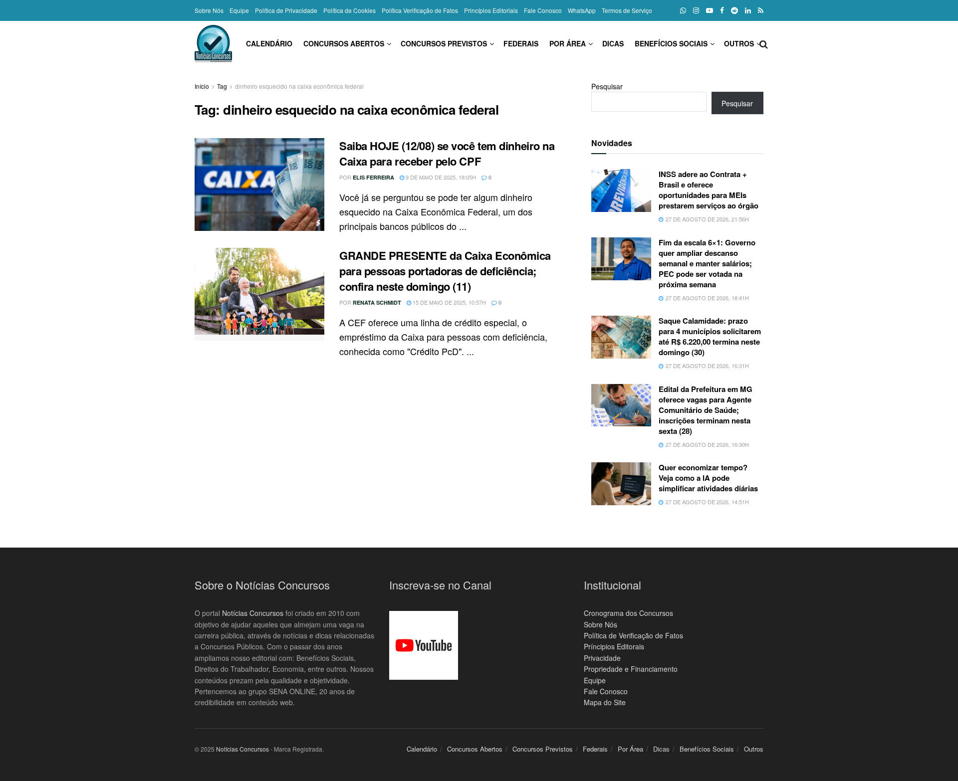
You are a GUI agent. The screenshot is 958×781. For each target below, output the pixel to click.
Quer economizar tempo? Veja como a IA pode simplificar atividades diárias (708, 478)
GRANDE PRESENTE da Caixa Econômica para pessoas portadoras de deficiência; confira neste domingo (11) (445, 270)
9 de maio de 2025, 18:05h (440, 177)
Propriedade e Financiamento (631, 669)
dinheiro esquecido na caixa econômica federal (299, 86)
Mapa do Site (605, 702)
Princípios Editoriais (491, 10)
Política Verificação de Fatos (420, 10)
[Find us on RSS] (760, 10)
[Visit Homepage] (213, 43)
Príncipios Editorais (614, 646)
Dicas (613, 43)
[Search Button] (763, 43)
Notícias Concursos (252, 613)
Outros (739, 43)
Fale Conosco (543, 10)
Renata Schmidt (377, 302)
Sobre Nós (209, 10)
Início (202, 86)
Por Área (567, 43)
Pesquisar (607, 86)
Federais (520, 43)
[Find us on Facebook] (722, 10)
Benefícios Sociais (671, 43)
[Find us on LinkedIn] (748, 10)
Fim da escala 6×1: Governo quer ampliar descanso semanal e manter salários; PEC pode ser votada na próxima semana (707, 263)
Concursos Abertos (343, 43)
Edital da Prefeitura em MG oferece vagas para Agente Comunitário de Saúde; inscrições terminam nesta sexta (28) (705, 410)
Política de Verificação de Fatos (633, 635)
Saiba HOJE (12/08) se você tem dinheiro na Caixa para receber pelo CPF (447, 153)
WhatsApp (582, 10)
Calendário (269, 43)
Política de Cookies (349, 10)
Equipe (239, 10)
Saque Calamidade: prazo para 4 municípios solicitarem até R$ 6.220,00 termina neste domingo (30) (710, 336)
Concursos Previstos (444, 43)
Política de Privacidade (286, 10)
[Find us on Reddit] (734, 10)
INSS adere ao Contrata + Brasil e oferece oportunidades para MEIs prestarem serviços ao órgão (708, 190)
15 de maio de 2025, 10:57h (448, 302)
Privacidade (602, 658)
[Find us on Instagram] (696, 10)
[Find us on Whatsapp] (683, 10)
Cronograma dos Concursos (628, 613)
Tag (222, 86)
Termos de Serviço (627, 10)
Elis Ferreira (373, 177)
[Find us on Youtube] (709, 10)
